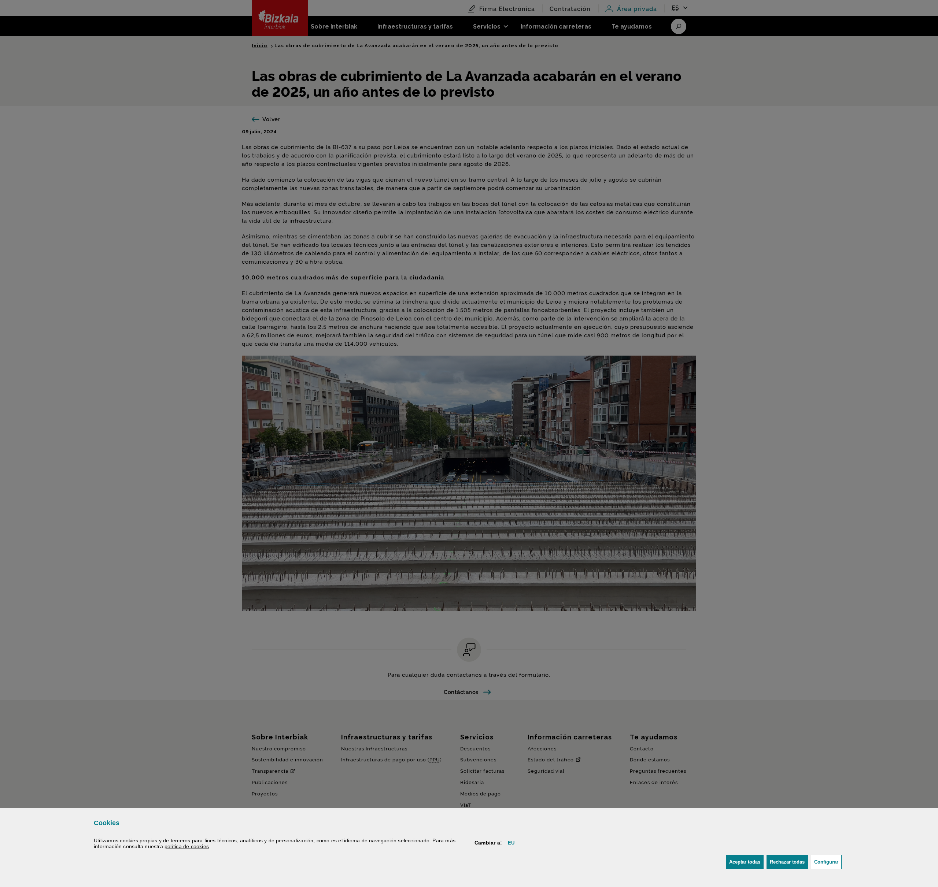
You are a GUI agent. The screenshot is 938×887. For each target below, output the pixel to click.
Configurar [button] (828, 862)
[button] (511, 843)
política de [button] (187, 846)
